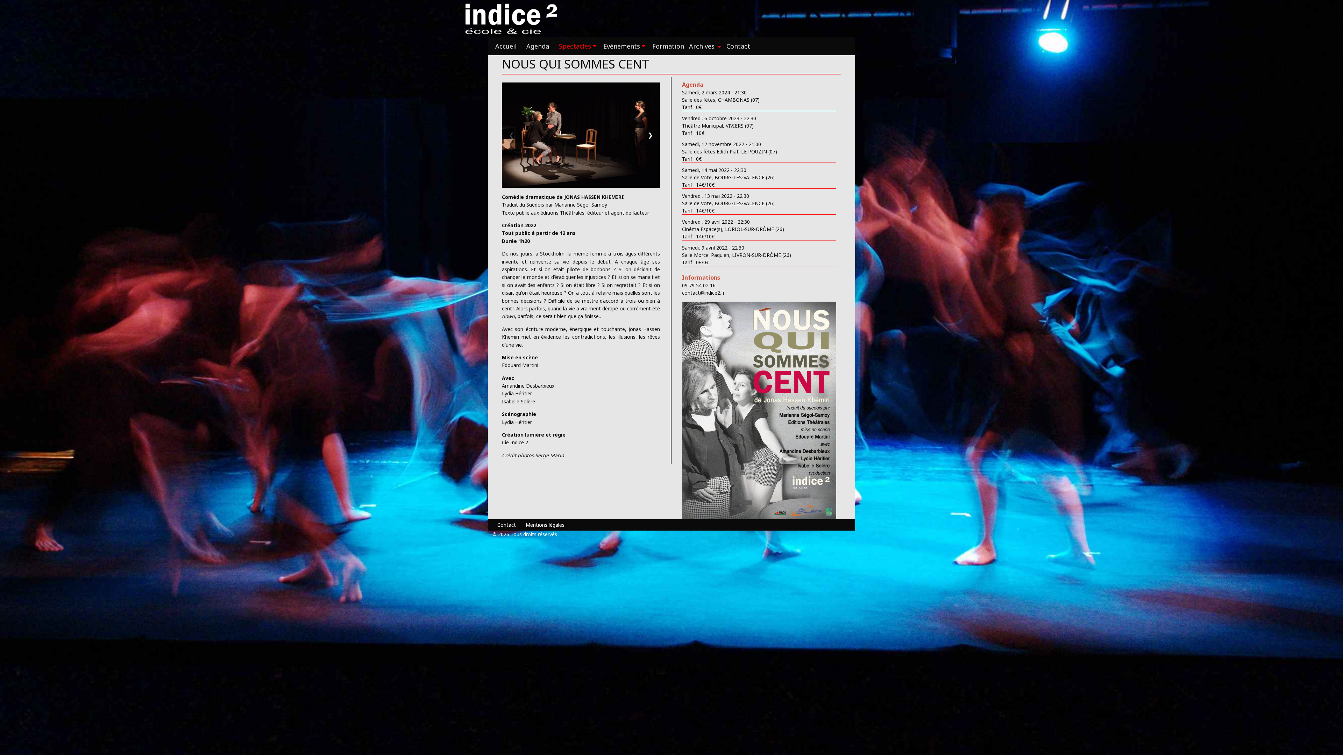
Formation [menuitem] (668, 46)
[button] (581, 135)
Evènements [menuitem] (621, 46)
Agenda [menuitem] (537, 46)
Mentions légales (545, 525)
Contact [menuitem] (738, 46)
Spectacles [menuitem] (575, 46)
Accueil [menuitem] (506, 46)
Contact (506, 525)
